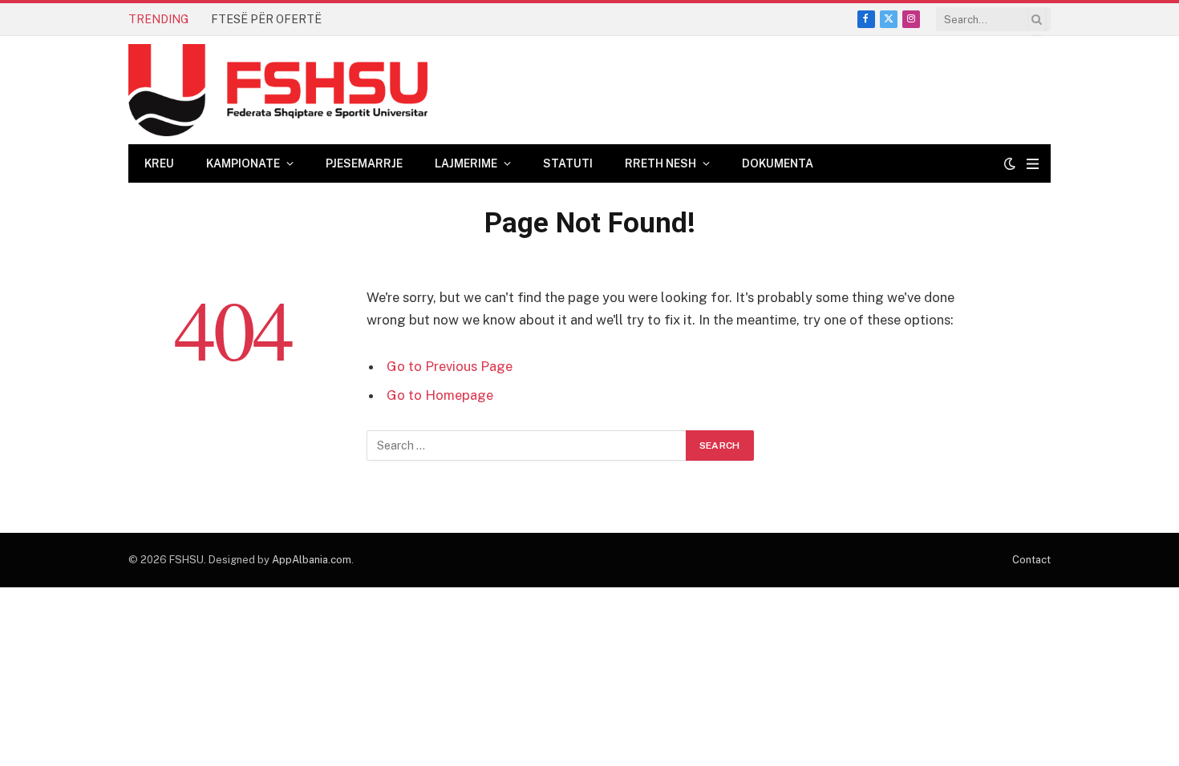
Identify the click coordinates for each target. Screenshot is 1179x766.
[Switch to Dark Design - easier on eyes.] (1009, 163)
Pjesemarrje (364, 163)
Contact (1031, 560)
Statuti (568, 163)
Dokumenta (777, 163)
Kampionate (243, 163)
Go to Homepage (440, 395)
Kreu (159, 163)
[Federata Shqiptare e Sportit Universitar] (277, 90)
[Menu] (1033, 164)
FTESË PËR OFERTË (266, 19)
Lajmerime (466, 163)
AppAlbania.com (311, 560)
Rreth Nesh (660, 163)
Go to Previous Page (450, 366)
